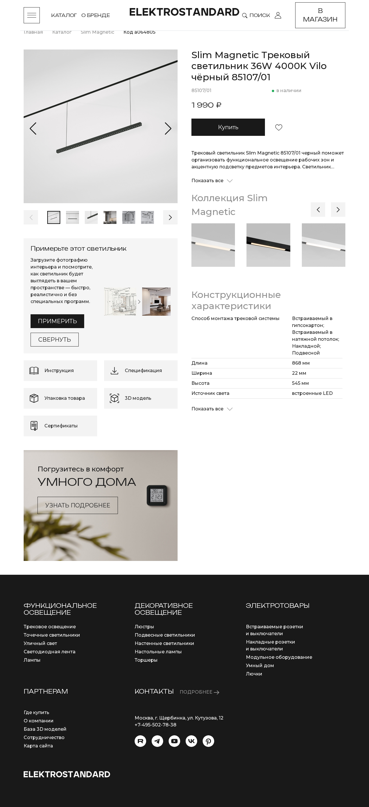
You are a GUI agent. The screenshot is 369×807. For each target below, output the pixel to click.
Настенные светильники (164, 643)
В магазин (320, 15)
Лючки (254, 674)
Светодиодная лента (50, 651)
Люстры (144, 626)
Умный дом (260, 665)
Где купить (36, 712)
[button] (33, 128)
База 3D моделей (45, 729)
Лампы (32, 660)
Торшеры (146, 660)
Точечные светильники (52, 635)
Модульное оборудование (279, 657)
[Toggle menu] (32, 15)
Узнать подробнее (77, 505)
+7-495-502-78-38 (155, 725)
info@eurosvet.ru (155, 731)
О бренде (95, 15)
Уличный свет (40, 643)
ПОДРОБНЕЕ (197, 692)
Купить (228, 127)
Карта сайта (38, 746)
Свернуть (54, 339)
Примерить (57, 321)
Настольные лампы (158, 651)
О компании (39, 721)
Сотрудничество (44, 737)
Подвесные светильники (165, 635)
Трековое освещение (50, 626)
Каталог (64, 15)
